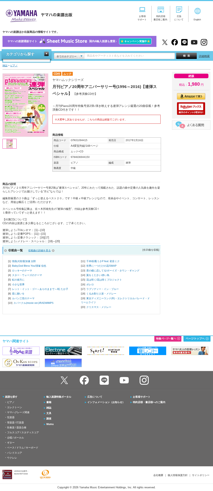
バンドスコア (14, 452)
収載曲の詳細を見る (39, 250)
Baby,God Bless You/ (29, 265)
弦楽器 (11, 417)
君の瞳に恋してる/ (112, 270)
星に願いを (18, 293)
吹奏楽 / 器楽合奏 (16, 427)
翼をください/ (97, 275)
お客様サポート (141, 396)
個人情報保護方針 (178, 475)
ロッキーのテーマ (22, 270)
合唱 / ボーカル (15, 437)
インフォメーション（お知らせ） (106, 402)
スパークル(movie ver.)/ (33, 303)
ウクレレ (12, 457)
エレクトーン (14, 407)
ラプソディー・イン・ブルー (102, 289)
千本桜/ (103, 261)
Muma (50, 424)
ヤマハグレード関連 (18, 412)
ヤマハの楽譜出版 (37, 15)
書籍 (48, 402)
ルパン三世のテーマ (23, 298)
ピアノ (11, 402)
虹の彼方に (18, 279)
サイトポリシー (200, 475)
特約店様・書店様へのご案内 (149, 402)
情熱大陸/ (24, 261)
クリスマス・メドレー (98, 307)
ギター (11, 442)
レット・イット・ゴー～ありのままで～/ (40, 289)
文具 (48, 413)
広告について (94, 396)
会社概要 (158, 475)
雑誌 (48, 407)
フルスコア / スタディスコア (23, 432)
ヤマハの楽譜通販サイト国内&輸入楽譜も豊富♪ (78, 41)
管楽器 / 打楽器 (15, 422)
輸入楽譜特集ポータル (58, 396)
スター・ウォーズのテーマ (27, 275)
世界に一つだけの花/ (101, 265)
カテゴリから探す (20, 54)
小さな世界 (18, 284)
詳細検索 (204, 56)
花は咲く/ (104, 279)
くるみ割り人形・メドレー (101, 293)
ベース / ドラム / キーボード (22, 447)
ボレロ (90, 284)
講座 (48, 418)
